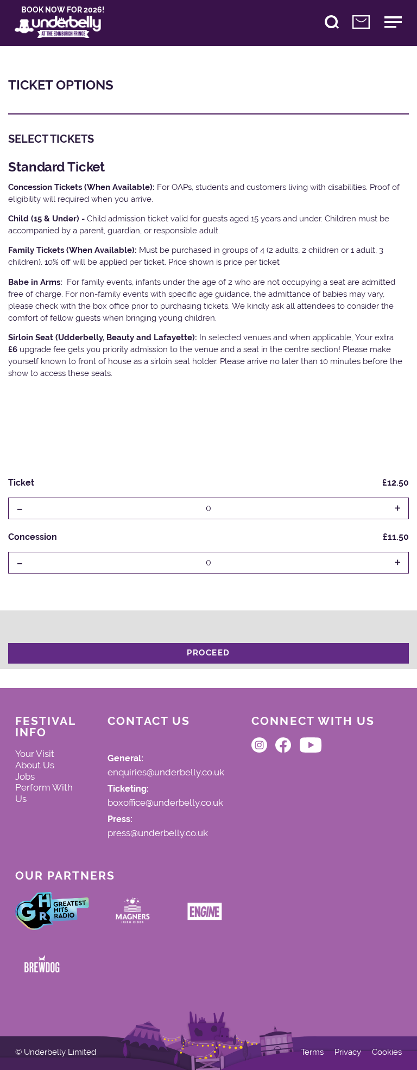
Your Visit (34, 753)
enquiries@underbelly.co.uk (166, 773)
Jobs (25, 776)
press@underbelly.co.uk (158, 833)
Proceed (208, 653)
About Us (34, 765)
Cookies (387, 1052)
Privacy (347, 1052)
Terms (312, 1052)
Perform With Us (44, 793)
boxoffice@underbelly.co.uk (165, 803)
